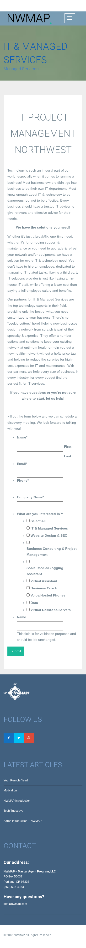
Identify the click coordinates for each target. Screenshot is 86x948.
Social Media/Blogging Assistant (45, 571)
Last (67, 456)
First (67, 447)
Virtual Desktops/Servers (51, 610)
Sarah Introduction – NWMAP (23, 821)
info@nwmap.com (15, 904)
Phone (23, 480)
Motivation (10, 790)
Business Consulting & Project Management (52, 551)
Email (22, 464)
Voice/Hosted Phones (48, 595)
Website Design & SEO (49, 535)
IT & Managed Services (49, 528)
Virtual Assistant (44, 581)
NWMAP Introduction (17, 800)
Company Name (30, 497)
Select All (38, 521)
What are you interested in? (40, 514)
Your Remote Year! (16, 780)
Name (22, 437)
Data (34, 603)
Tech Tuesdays (13, 810)
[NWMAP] (28, 18)
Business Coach (44, 588)
